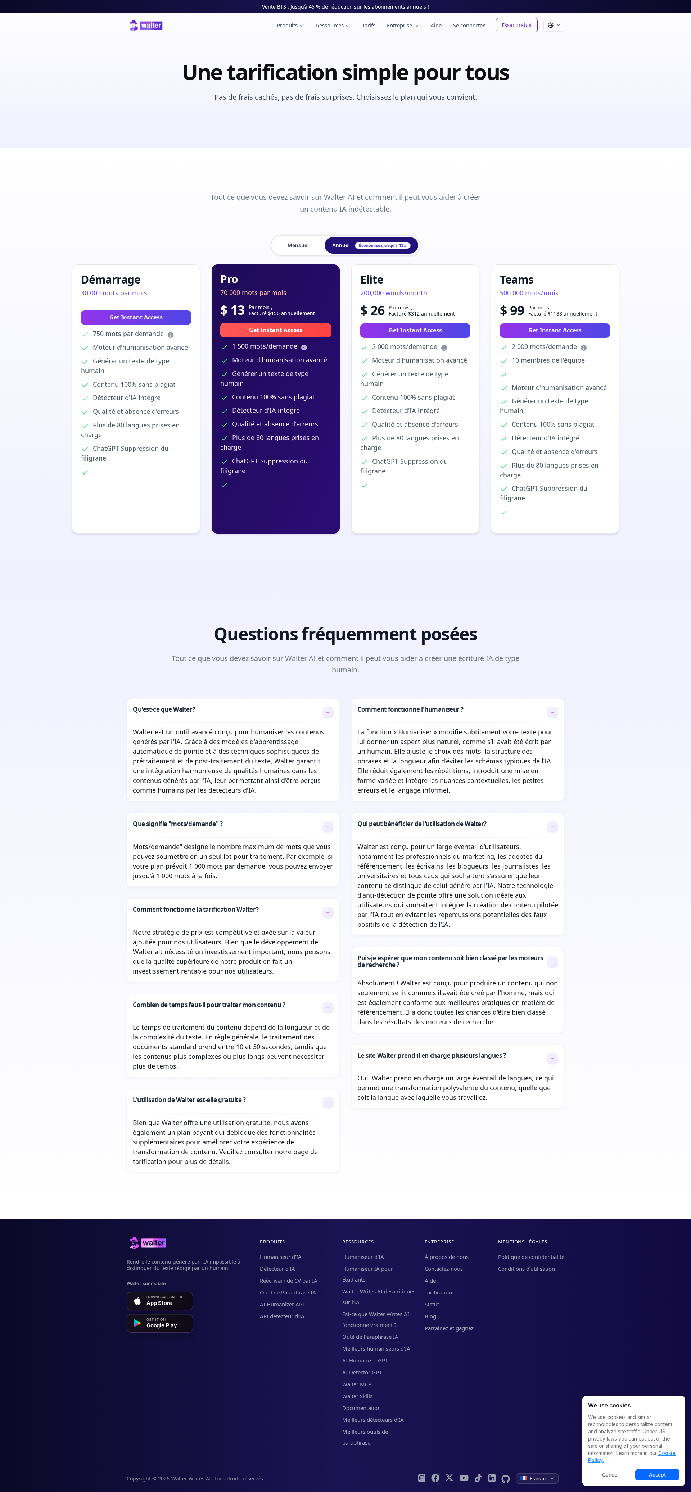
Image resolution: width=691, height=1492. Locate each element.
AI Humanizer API (282, 1304)
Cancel (610, 1474)
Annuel (369, 245)
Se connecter (469, 25)
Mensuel (298, 245)
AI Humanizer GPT (365, 1360)
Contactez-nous (444, 1268)
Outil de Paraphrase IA (288, 1292)
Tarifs (368, 25)
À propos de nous (447, 1256)
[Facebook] (435, 1478)
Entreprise (400, 25)
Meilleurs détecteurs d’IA (373, 1419)
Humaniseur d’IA (281, 1256)
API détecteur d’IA (282, 1316)
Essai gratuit (517, 24)
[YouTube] (464, 1478)
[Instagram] (421, 1478)
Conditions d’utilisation (526, 1268)
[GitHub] (505, 1478)
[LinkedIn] (492, 1478)
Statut (432, 1304)
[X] (449, 1478)
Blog (430, 1316)
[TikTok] (478, 1478)
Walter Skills (357, 1396)
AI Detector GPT (362, 1372)
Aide (436, 25)
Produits (288, 25)
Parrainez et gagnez (449, 1328)
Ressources (330, 25)
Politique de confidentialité (531, 1256)
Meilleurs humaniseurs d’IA (376, 1348)
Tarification (438, 1292)
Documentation (361, 1407)
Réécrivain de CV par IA (288, 1280)
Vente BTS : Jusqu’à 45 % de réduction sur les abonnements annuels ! (345, 6)
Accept (657, 1474)
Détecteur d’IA (277, 1268)
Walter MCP (356, 1384)
